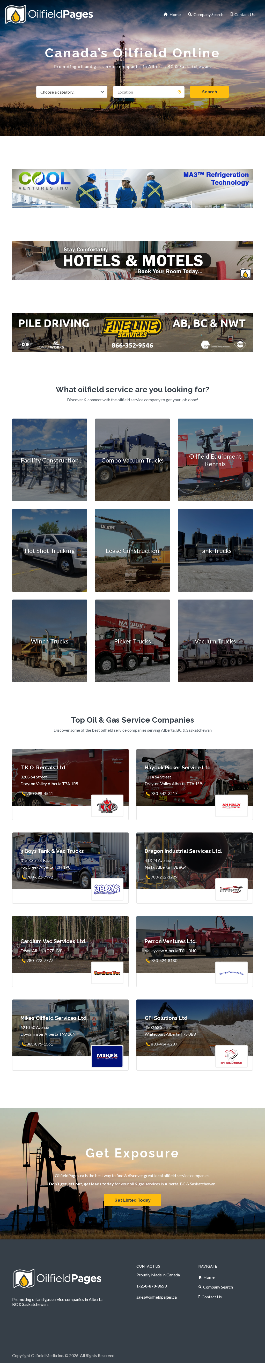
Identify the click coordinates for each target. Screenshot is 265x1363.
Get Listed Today (132, 1200)
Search (209, 91)
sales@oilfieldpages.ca (156, 1296)
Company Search (208, 14)
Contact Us (244, 14)
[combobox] (71, 92)
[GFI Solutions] (132, 332)
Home (175, 14)
